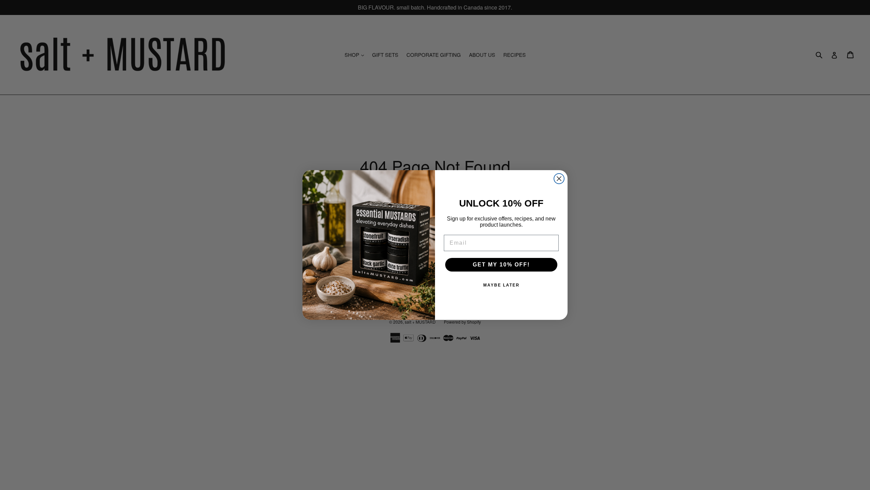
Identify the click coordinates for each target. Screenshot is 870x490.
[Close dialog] (559, 179)
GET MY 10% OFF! (501, 264)
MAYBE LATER (501, 285)
